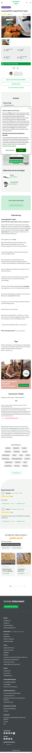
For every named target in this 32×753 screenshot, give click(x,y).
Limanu (8, 509)
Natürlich (16, 448)
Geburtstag (5, 458)
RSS (5, 724)
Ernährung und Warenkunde (11, 659)
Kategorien (7, 623)
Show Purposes (10, 150)
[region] (16, 130)
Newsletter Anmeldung (11, 606)
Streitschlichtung (8, 702)
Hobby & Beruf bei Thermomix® (12, 664)
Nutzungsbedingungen (10, 682)
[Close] (29, 108)
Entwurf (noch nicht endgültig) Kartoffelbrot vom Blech (8, 570)
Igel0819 (22, 573)
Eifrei (25, 462)
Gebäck (25, 466)
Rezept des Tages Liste (9, 627)
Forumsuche (7, 673)
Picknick (27, 458)
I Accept (21, 150)
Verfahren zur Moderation (10, 686)
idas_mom (19, 72)
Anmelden (6, 634)
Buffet (27, 455)
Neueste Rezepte (8, 625)
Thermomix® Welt (8, 650)
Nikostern (8, 493)
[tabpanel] (16, 570)
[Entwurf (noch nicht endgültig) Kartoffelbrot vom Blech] (8, 558)
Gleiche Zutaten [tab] (17, 547)
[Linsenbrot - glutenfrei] (24, 558)
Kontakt (6, 721)
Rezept (5, 618)
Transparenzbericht (9, 695)
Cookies (6, 711)
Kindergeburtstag (17, 458)
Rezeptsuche (7, 620)
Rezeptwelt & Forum (9, 647)
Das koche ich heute (9, 662)
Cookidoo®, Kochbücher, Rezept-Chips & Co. (15, 657)
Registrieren (7, 636)
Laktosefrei (8, 466)
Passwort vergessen (9, 639)
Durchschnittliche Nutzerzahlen (12, 693)
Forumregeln (7, 684)
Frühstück (16, 451)
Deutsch (17, 466)
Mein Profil (14, 631)
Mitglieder (6, 652)
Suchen (6, 668)
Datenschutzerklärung (9, 708)
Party (21, 455)
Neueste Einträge (8, 641)
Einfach (8, 448)
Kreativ (24, 448)
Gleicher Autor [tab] (6, 547)
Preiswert (7, 451)
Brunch (25, 451)
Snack (14, 455)
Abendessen (6, 455)
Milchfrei (17, 462)
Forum (5, 645)
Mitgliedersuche (8, 675)
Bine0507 (7, 573)
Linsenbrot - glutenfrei (21, 570)
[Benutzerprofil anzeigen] (11, 73)
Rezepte (6, 655)
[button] (2, 3)
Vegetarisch (9, 462)
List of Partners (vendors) (9, 146)
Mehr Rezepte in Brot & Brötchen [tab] (11, 544)
